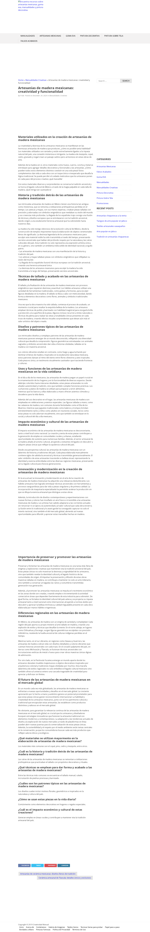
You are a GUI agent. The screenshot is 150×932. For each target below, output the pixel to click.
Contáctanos (41, 927)
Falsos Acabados (29, 41)
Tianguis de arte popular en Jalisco (112, 221)
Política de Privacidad (61, 929)
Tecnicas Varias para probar (92, 927)
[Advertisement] (88, 16)
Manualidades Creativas (36, 80)
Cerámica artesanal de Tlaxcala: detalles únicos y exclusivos (65, 878)
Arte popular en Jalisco (107, 231)
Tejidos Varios (72, 927)
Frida (22, 95)
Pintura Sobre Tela (113, 36)
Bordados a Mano (26, 929)
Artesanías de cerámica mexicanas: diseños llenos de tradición (47, 874)
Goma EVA (70, 36)
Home (21, 80)
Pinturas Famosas (43, 929)
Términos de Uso (79, 929)
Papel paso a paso (112, 927)
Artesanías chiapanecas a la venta (111, 215)
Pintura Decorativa (89, 36)
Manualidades (28, 36)
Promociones (103, 203)
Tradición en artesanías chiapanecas (113, 236)
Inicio (21, 927)
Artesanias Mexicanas (50, 36)
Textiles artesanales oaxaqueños (111, 226)
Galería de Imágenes (57, 927)
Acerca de (30, 927)
